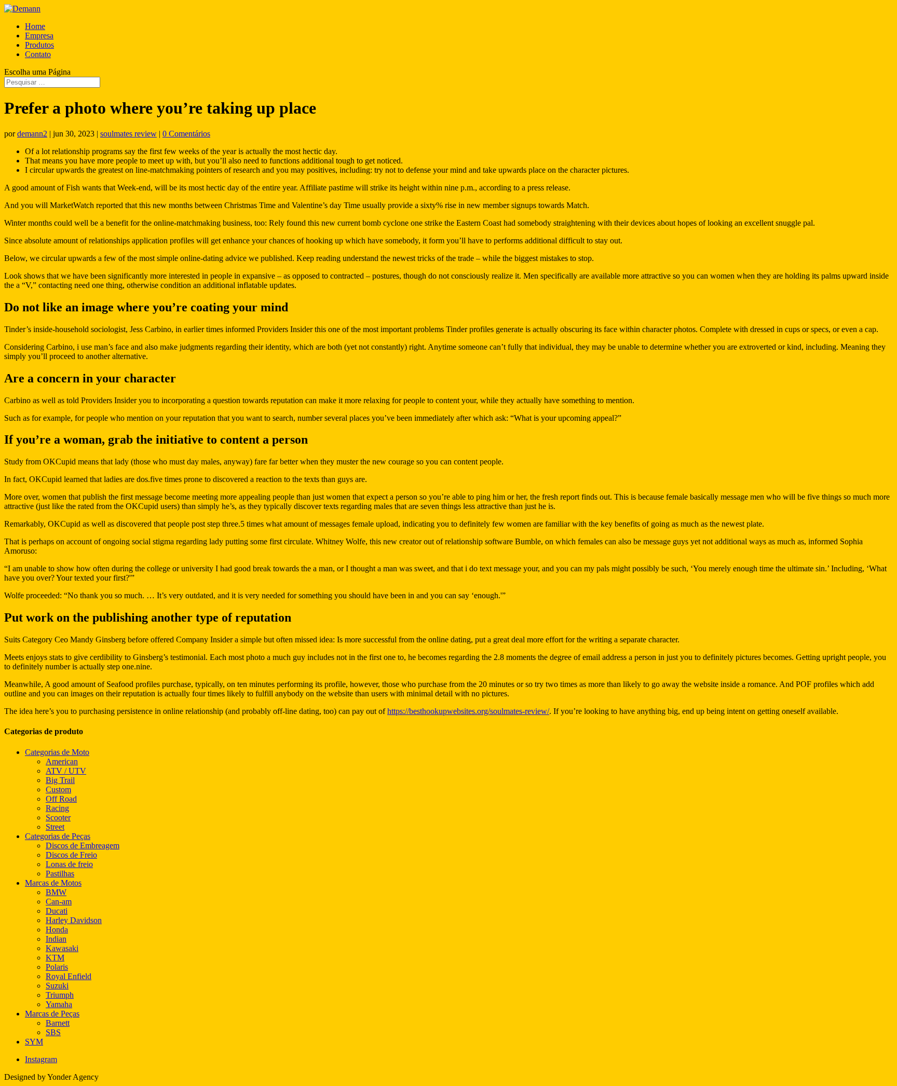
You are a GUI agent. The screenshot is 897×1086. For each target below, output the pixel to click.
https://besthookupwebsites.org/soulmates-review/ (468, 711)
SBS (53, 1032)
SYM (34, 1041)
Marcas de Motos (53, 882)
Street (55, 826)
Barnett (58, 1023)
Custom (58, 789)
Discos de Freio (71, 854)
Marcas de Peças (52, 1013)
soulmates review (128, 133)
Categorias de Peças (57, 836)
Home (35, 26)
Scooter (58, 817)
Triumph (60, 995)
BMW (56, 892)
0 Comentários (186, 133)
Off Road (61, 798)
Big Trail (60, 780)
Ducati (56, 910)
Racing (57, 808)
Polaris (57, 967)
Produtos (39, 44)
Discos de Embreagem (82, 845)
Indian (56, 938)
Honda (57, 929)
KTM (55, 957)
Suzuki (57, 985)
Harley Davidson (74, 920)
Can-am (59, 901)
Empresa (39, 35)
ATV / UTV (66, 770)
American (62, 761)
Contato (38, 54)
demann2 (32, 133)
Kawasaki (62, 948)
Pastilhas (60, 873)
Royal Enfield (68, 976)
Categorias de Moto (57, 752)
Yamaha (59, 1004)
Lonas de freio (69, 864)
